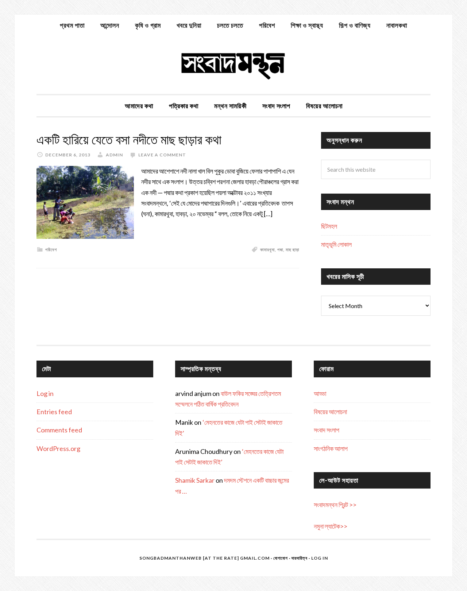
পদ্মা (280, 249)
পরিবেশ (51, 249)
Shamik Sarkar (195, 480)
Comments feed (59, 430)
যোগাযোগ (280, 558)
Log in (45, 393)
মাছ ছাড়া (292, 249)
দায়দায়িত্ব (300, 558)
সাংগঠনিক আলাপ (331, 448)
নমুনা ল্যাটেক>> (330, 526)
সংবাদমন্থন (233, 64)
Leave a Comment (162, 155)
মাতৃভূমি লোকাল (336, 244)
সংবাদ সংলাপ (326, 430)
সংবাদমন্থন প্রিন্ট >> (335, 505)
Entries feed (54, 412)
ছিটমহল (329, 226)
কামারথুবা (267, 249)
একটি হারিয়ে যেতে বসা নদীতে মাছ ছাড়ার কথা (128, 139)
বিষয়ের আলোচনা (330, 412)
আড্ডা (320, 393)
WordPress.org (58, 448)
